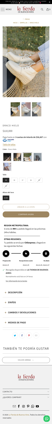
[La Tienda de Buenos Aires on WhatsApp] (33, 406)
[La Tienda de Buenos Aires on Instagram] (24, 406)
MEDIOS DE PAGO (17, 322)
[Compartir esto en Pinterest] (29, 335)
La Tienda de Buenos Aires (19, 415)
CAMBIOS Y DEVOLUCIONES (22, 312)
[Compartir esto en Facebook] (22, 335)
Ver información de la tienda (16, 281)
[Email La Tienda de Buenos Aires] (14, 406)
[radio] (7, 157)
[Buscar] (42, 9)
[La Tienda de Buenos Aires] (26, 9)
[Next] (47, 62)
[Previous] (5, 62)
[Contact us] (46, 418)
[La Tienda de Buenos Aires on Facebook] (19, 406)
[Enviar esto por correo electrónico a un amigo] (36, 335)
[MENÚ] (1, 9)
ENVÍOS (12, 302)
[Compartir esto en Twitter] (15, 335)
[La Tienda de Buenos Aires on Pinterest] (28, 406)
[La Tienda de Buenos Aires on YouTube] (37, 406)
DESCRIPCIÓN (15, 292)
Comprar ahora (26, 214)
